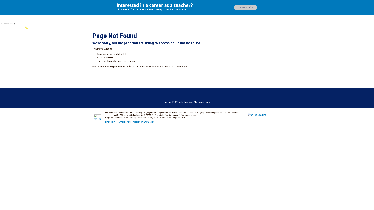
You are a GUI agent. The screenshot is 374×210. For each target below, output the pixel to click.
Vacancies (344, 24)
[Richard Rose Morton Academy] (52, 24)
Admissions (294, 24)
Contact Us (364, 24)
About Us (274, 24)
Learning (309, 24)
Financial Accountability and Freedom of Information (129, 122)
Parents (326, 24)
